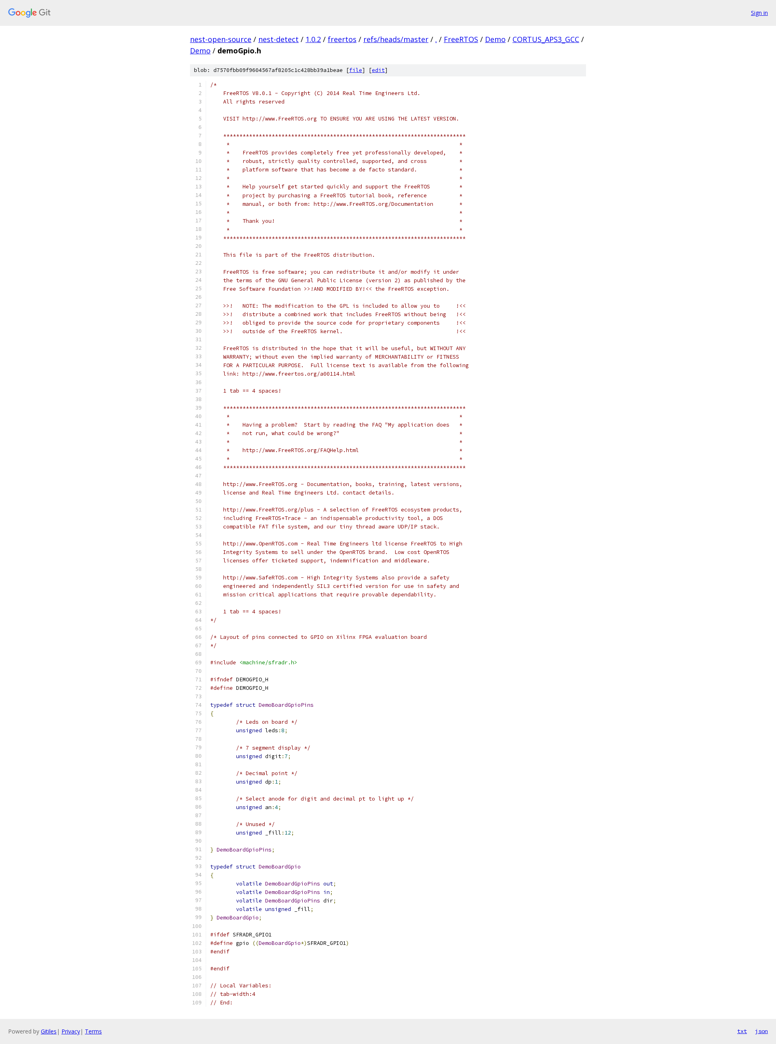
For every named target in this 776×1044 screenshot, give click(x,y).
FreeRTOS (461, 39)
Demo (495, 39)
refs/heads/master (395, 39)
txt (742, 1031)
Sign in (759, 13)
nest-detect (278, 39)
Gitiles (49, 1031)
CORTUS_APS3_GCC (545, 39)
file (355, 70)
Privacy (70, 1031)
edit (378, 70)
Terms (93, 1031)
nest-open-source (220, 39)
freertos (342, 39)
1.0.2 (313, 39)
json (761, 1031)
